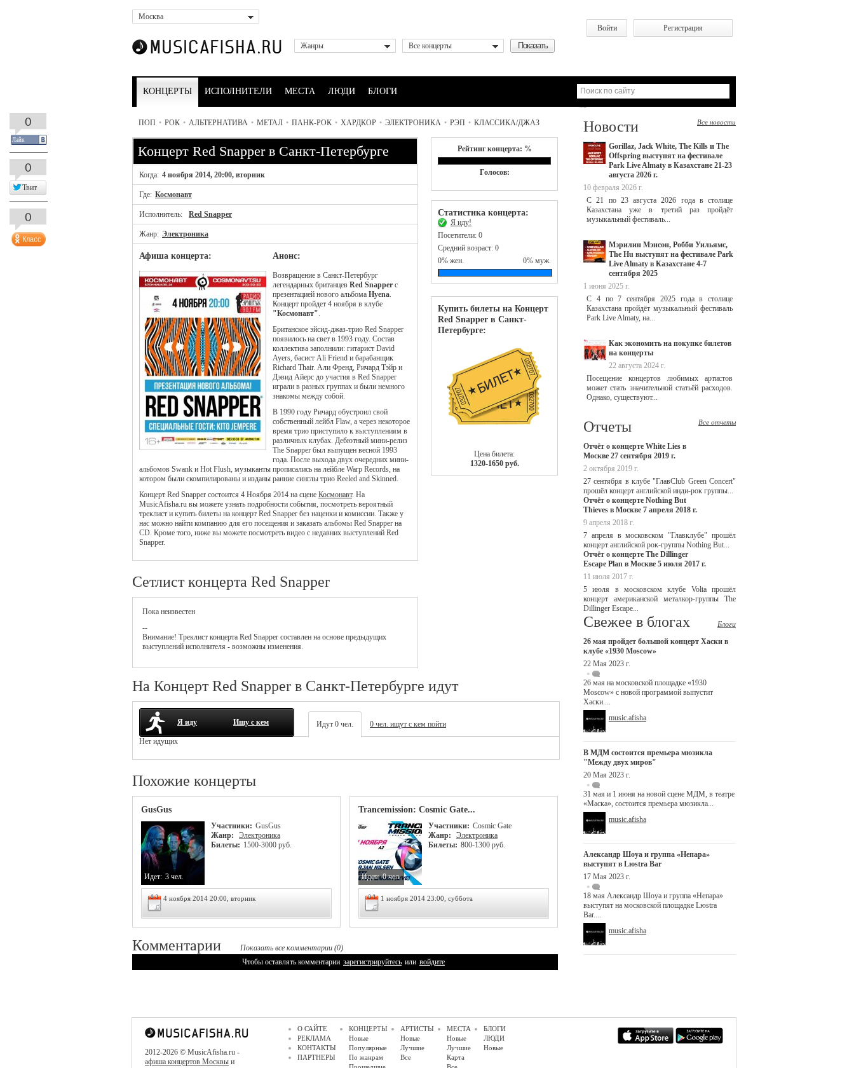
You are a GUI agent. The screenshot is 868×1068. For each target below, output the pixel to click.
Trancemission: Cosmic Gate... (416, 809)
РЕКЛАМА (314, 1038)
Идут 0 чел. (334, 724)
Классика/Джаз (506, 122)
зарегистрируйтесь (372, 961)
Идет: (153, 876)
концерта (224, 637)
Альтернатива (218, 122)
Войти (607, 28)
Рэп (457, 122)
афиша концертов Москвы (187, 1061)
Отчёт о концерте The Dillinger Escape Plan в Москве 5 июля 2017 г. (644, 559)
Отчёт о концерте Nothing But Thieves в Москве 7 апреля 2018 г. (640, 505)
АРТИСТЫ (417, 1028)
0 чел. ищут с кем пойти (408, 724)
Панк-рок (312, 122)
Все (405, 1057)
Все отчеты (717, 422)
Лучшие (412, 1047)
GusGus (156, 809)
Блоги (726, 624)
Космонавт (173, 194)
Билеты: (225, 844)
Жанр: (223, 835)
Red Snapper (210, 214)
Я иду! (461, 222)
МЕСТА (300, 91)
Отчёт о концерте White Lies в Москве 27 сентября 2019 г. (634, 451)
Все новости (716, 122)
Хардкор (358, 122)
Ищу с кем (251, 722)
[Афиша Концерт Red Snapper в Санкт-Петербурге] (202, 446)
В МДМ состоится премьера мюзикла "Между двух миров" (647, 757)
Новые (359, 1038)
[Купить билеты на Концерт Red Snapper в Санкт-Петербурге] (494, 392)
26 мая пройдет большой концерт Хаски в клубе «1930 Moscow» (655, 646)
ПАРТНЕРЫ (316, 1057)
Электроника (413, 122)
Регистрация (683, 28)
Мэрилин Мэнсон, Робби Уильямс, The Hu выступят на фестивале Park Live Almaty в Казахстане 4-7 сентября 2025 (671, 259)
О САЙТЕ (312, 1028)
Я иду (187, 722)
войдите (432, 961)
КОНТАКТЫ (316, 1047)
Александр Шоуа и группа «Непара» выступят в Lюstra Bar (646, 859)
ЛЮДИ (341, 91)
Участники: (231, 825)
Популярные (368, 1047)
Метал (270, 122)
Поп (147, 122)
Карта (456, 1057)
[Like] (27, 236)
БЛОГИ (382, 91)
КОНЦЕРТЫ (167, 91)
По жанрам (366, 1057)
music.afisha (627, 717)
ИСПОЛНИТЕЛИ (238, 91)
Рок (172, 122)
